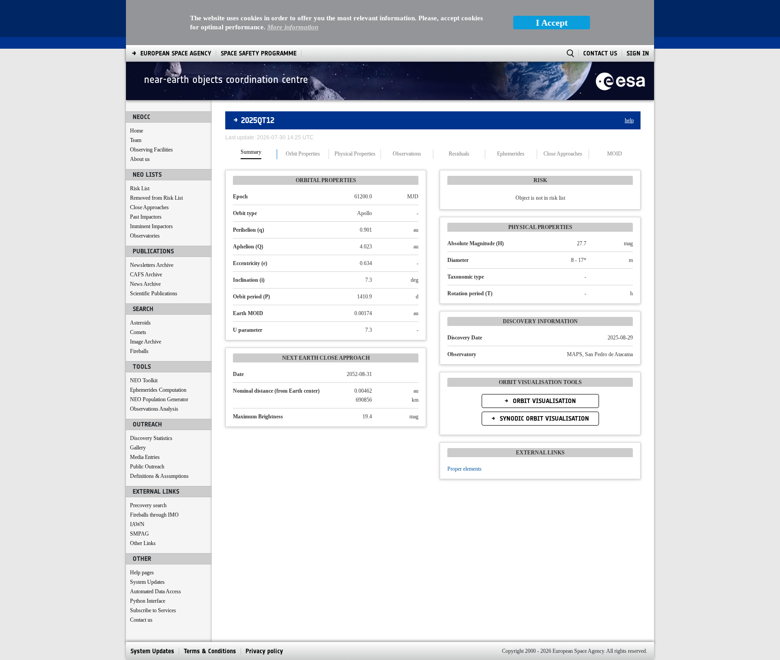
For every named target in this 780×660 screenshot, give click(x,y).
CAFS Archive (146, 274)
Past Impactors (146, 217)
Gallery (138, 448)
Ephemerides (511, 154)
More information (292, 27)
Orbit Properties (303, 154)
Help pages (142, 572)
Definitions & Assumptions (159, 476)
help (629, 120)
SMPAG (139, 534)
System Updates (147, 582)
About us (140, 159)
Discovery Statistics (151, 438)
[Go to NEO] (620, 81)
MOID (614, 154)
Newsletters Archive (151, 265)
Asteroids (140, 323)
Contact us (141, 620)
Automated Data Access (155, 591)
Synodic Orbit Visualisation (543, 418)
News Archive (145, 284)
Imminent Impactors (151, 226)
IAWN (137, 524)
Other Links (143, 543)
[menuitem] (175, 53)
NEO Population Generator (159, 399)
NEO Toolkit (144, 380)
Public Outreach (147, 466)
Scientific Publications (153, 293)
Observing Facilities (151, 150)
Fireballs (139, 351)
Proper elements (464, 469)
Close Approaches (149, 207)
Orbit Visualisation (543, 401)
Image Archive (145, 342)
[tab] (251, 154)
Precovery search (148, 505)
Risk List (139, 188)
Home (136, 131)
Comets (138, 332)
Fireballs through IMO (154, 515)
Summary (251, 152)
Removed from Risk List (156, 198)
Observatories (145, 236)
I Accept (552, 23)
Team (135, 140)
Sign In (638, 53)
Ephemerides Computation (158, 390)
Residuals (459, 154)
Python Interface (147, 601)
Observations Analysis (154, 409)
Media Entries (145, 457)
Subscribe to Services (153, 610)
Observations (407, 154)
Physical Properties (355, 154)
